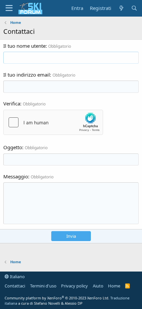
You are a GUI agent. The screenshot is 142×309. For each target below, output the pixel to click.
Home (114, 286)
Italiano (17, 276)
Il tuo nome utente (24, 45)
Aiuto (98, 286)
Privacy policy (74, 286)
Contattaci (15, 286)
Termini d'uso (43, 286)
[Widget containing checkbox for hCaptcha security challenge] (53, 122)
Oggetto (12, 147)
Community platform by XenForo (57, 297)
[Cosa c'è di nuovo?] (121, 8)
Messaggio (15, 176)
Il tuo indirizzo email (26, 74)
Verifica (11, 103)
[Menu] (9, 8)
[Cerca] (134, 8)
